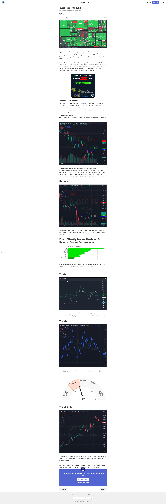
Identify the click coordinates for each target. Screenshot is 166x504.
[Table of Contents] (1, 252)
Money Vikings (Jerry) (67, 13)
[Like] (60, 17)
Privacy (82, 494)
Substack (65, 103)
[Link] (58, 101)
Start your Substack (79, 498)
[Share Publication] (150, 2)
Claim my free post (83, 479)
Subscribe (155, 2)
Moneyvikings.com (67, 108)
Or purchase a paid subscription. (83, 482)
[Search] (147, 2)
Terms (86, 494)
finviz (65, 270)
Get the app (89, 498)
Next (102, 489)
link (84, 103)
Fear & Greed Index (75, 372)
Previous (64, 489)
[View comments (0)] (64, 17)
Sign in (162, 2)
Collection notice (91, 494)
